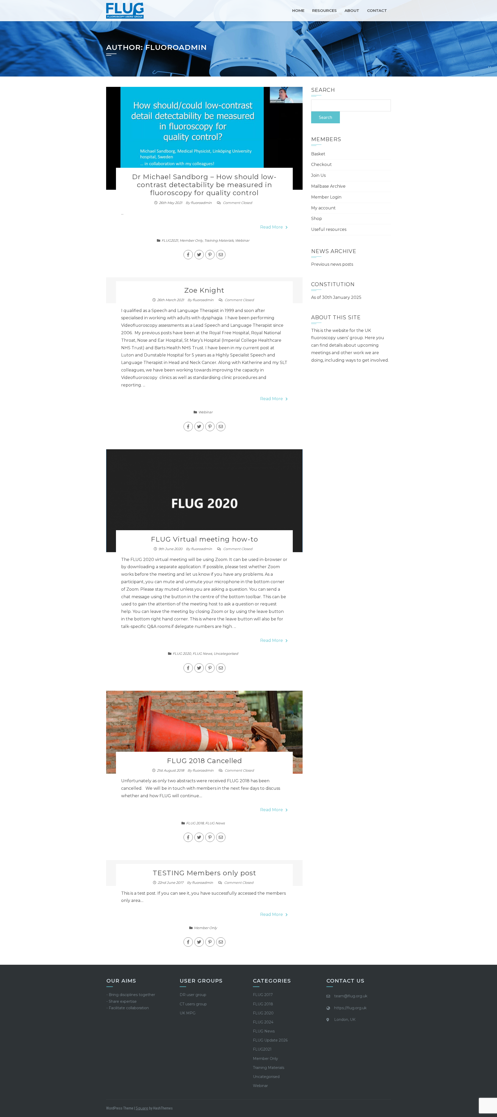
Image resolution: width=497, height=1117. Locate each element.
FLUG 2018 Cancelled (204, 761)
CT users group (193, 1004)
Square (142, 1108)
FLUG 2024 (263, 1022)
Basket (318, 153)
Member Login (326, 197)
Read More (271, 227)
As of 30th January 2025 (336, 297)
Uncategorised (226, 653)
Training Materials (218, 240)
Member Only (191, 240)
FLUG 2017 (263, 994)
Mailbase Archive (328, 186)
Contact (377, 10)
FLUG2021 (170, 240)
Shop (316, 218)
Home (298, 10)
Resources (324, 10)
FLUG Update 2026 (270, 1040)
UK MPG (187, 1013)
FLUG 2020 (182, 653)
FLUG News (202, 653)
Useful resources (328, 229)
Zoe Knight (204, 290)
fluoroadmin (201, 203)
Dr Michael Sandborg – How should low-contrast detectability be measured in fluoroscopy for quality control (204, 185)
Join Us (318, 175)
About (352, 10)
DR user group (193, 994)
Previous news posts (332, 264)
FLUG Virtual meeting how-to (204, 539)
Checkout (321, 164)
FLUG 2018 (195, 823)
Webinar (242, 240)
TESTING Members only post (204, 873)
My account (323, 208)
